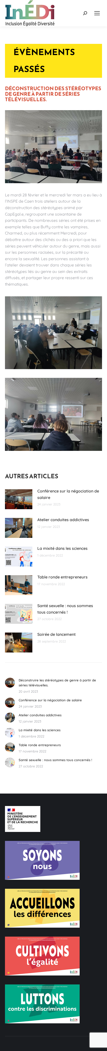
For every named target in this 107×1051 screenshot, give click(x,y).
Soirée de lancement (56, 634)
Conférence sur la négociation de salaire (68, 494)
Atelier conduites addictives (63, 519)
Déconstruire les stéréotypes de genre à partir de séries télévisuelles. (57, 682)
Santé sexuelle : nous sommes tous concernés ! (65, 609)
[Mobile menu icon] (97, 13)
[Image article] (18, 499)
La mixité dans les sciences (62, 548)
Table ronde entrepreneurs (62, 576)
